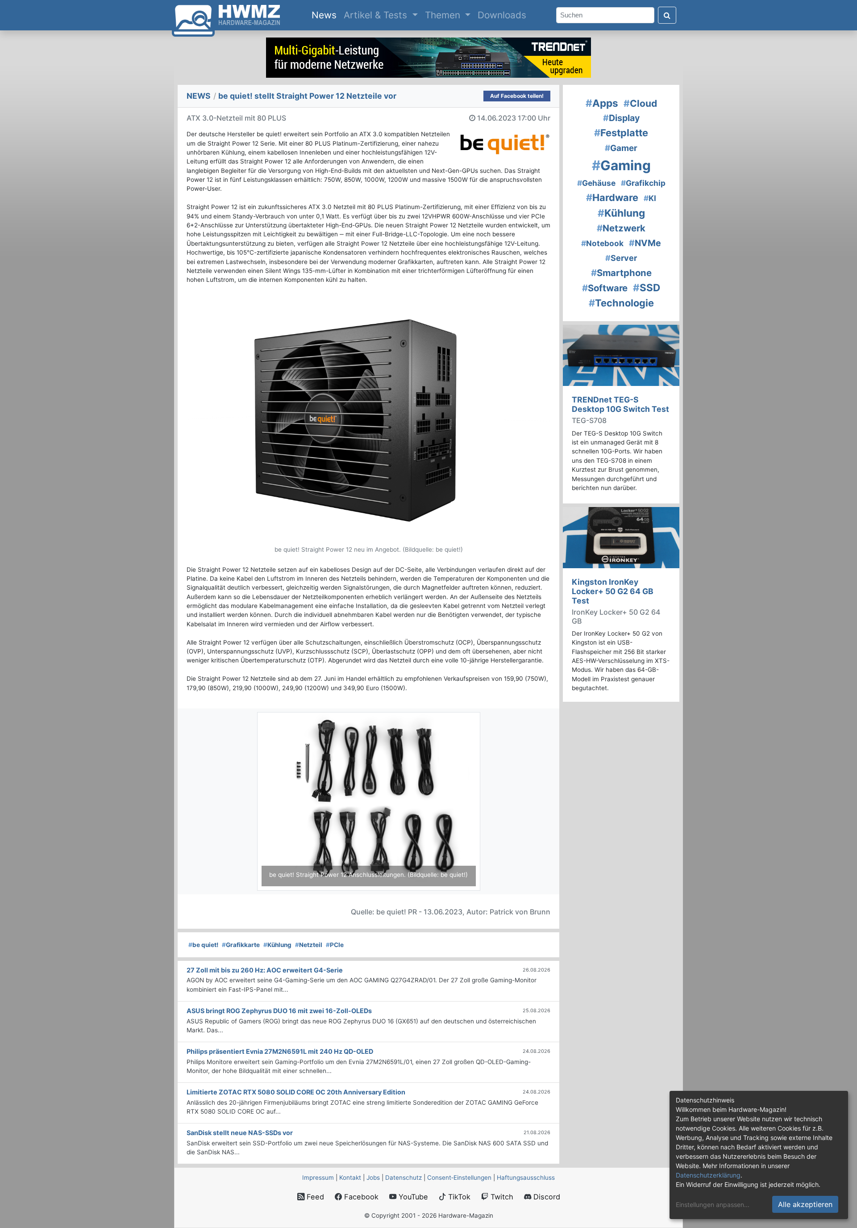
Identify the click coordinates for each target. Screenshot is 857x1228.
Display (621, 118)
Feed (314, 1196)
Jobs (373, 1177)
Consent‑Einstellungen (459, 1177)
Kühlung (277, 944)
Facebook (360, 1196)
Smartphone (621, 272)
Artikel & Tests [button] (377, 15)
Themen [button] (444, 15)
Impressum (318, 1177)
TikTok (458, 1196)
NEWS (199, 96)
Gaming (621, 165)
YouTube (412, 1196)
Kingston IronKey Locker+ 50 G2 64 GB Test (612, 591)
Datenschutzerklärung (708, 1175)
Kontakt (350, 1177)
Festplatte (621, 132)
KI (650, 198)
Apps (602, 103)
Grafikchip (643, 183)
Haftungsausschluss (526, 1177)
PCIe (335, 944)
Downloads (502, 15)
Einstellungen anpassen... (712, 1204)
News (326, 15)
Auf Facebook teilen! (517, 95)
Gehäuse (596, 183)
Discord (545, 1196)
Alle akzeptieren (805, 1204)
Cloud (640, 103)
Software (605, 287)
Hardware (612, 197)
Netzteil (308, 944)
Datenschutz (403, 1177)
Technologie (621, 303)
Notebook (602, 243)
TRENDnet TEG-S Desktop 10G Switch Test (620, 404)
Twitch (500, 1196)
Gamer (621, 148)
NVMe (645, 243)
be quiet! (203, 944)
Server (621, 258)
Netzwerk (621, 228)
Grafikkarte (241, 944)
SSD (646, 287)
